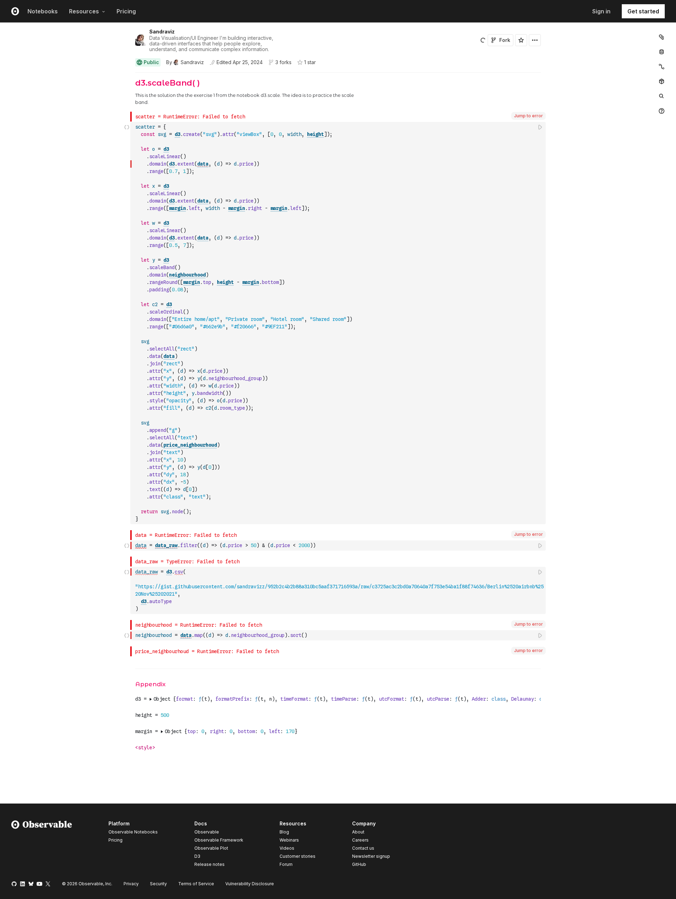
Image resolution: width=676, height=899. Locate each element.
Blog (284, 832)
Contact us (363, 848)
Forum (286, 864)
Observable (206, 832)
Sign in (601, 11)
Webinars (289, 840)
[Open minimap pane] (662, 67)
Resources (84, 11)
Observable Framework (218, 840)
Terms (196, 883)
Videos (287, 848)
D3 (197, 856)
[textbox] (339, 323)
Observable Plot (211, 848)
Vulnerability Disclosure (249, 883)
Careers (360, 840)
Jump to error (528, 115)
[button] (127, 75)
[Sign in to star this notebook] (521, 40)
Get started (643, 11)
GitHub (359, 864)
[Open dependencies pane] (662, 81)
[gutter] (65, 92)
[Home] (41, 845)
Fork (504, 40)
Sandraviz (162, 32)
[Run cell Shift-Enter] (540, 127)
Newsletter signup (371, 856)
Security (158, 883)
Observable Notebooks (133, 832)
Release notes (209, 864)
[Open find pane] (662, 96)
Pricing (126, 11)
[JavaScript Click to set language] (126, 323)
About (358, 832)
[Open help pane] (662, 111)
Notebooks (42, 11)
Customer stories (297, 856)
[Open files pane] (662, 37)
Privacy (131, 883)
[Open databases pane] (662, 52)
